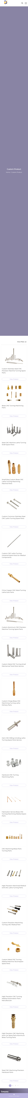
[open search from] (22, 3)
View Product (14, 379)
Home (8, 172)
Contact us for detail (14, 1096)
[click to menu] (26, 3)
